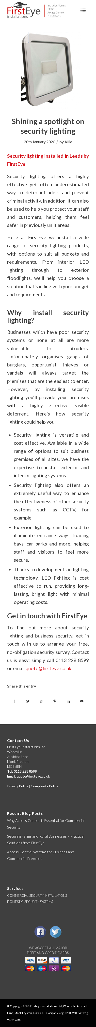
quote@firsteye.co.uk (48, 668)
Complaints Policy (44, 786)
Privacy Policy (17, 786)
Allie (68, 141)
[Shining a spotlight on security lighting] (48, 71)
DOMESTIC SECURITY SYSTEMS (30, 902)
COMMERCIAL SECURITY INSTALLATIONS (37, 895)
